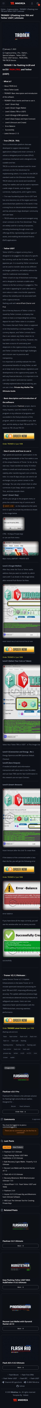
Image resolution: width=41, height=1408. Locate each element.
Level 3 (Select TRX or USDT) (15, 112)
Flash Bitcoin (14, 1375)
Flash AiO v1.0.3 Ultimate (13, 1174)
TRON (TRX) (23, 58)
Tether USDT (21, 55)
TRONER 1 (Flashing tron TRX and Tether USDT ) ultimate (17, 16)
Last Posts (6, 1147)
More (19, 1246)
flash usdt (15, 1041)
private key (7, 1053)
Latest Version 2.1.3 (11, 134)
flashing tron (20, 1045)
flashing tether (8, 1045)
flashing (23, 1041)
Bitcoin (13, 1106)
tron (35, 1053)
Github (22, 1386)
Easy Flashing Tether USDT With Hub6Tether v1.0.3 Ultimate (15, 1156)
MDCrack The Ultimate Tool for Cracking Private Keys (18, 1202)
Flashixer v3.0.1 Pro (11, 1091)
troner (5, 1057)
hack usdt (26, 1049)
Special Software (9, 55)
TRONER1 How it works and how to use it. (19, 101)
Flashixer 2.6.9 (9, 1191)
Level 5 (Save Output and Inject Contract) (20, 119)
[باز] (3, 3)
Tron (6, 140)
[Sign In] (32, 3)
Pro (19, 53)
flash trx (6, 1041)
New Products (18, 1147)
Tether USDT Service (10, 58)
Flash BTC (23, 1378)
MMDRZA (20, 3)
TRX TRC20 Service (9, 60)
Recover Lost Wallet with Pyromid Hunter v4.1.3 (19, 1169)
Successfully (9, 130)
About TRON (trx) (10, 86)
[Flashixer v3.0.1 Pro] (20, 1077)
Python (24, 53)
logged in (13, 1127)
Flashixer (21, 406)
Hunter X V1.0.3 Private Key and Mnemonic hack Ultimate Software (19, 1195)
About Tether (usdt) (11, 90)
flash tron (33, 1037)
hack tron (17, 1049)
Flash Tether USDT (10, 1378)
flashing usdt (31, 1045)
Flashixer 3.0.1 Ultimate (13, 1152)
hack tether (7, 1049)
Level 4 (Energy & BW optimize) (16, 115)
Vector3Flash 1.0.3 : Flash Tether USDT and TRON (19, 1185)
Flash (5, 1037)
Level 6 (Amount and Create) (15, 123)
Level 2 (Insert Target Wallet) (15, 108)
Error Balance (10, 126)
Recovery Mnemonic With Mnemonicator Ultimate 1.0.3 (19, 1179)
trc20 (22, 1053)
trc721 (29, 1053)
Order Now (19, 1112)
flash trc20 (23, 1037)
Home (3, 9)
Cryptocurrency (12, 9)
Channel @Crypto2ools (13, 1382)
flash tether (13, 1037)
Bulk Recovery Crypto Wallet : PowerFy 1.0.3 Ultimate (20, 1163)
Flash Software (25, 1106)
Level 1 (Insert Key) (12, 104)
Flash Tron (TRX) (28, 1375)
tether (16, 1053)
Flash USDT (35, 1378)
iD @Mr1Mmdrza (32, 1382)
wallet (12, 1057)
